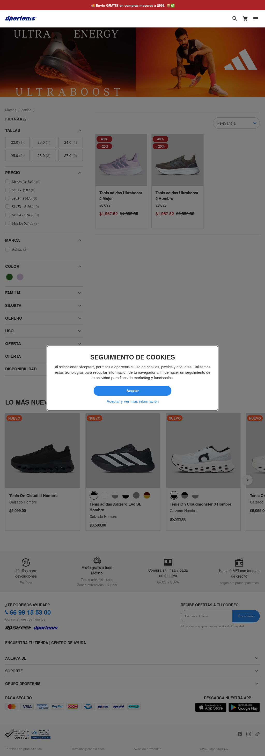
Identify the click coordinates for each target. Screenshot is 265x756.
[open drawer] (256, 18)
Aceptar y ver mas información (132, 401)
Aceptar (132, 390)
